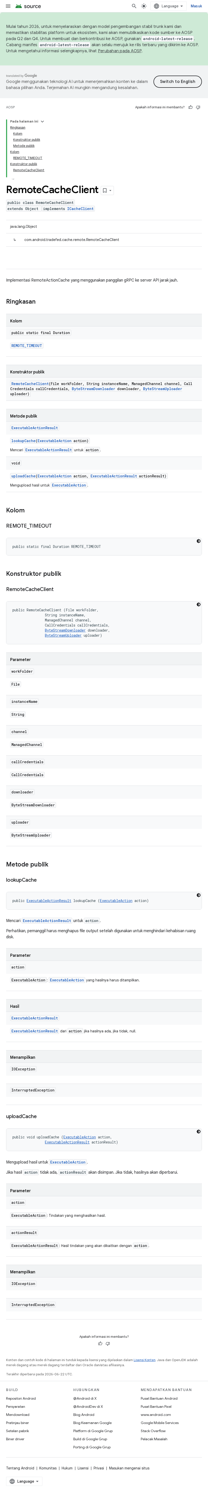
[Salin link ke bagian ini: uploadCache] (42, 1117)
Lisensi (83, 1468)
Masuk (196, 6)
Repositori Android (21, 1398)
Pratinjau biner (17, 1422)
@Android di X (85, 1398)
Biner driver (15, 1439)
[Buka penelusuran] (134, 6)
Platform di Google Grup (93, 1431)
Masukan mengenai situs (129, 1468)
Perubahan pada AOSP (120, 51)
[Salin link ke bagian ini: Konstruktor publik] (66, 574)
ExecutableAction (55, 440)
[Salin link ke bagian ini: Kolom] (30, 511)
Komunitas (48, 1468)
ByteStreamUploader (162, 388)
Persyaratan (15, 1406)
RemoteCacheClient (30, 383)
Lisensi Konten (144, 1360)
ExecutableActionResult (34, 427)
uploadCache (23, 476)
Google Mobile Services (160, 1422)
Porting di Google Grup (92, 1447)
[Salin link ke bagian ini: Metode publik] (53, 865)
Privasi (99, 1468)
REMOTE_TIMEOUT (26, 345)
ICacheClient (80, 208)
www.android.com (156, 1414)
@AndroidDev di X (88, 1406)
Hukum (67, 1468)
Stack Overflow (153, 1431)
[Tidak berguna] (198, 107)
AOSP (10, 107)
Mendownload (17, 1414)
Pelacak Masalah (154, 1439)
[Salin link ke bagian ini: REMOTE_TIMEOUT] (57, 526)
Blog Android (83, 1414)
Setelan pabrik (17, 1431)
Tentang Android (20, 1468)
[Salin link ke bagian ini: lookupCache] (42, 880)
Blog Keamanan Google (92, 1422)
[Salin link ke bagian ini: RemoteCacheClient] (59, 590)
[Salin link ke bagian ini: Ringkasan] (41, 302)
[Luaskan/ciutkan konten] (42, 121)
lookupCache (23, 440)
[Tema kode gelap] (199, 541)
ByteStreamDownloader (93, 388)
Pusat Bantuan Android (159, 1398)
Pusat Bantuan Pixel (156, 1406)
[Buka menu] (8, 6)
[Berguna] (190, 107)
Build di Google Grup (90, 1439)
